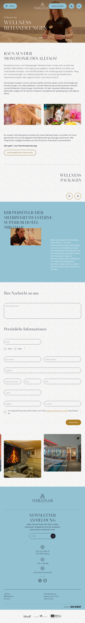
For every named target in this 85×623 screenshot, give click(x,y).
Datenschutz (48, 599)
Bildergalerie (8, 596)
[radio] (5, 349)
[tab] (36, 38)
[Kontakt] (22, 459)
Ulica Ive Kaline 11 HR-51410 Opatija (42, 552)
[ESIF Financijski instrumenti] (56, 616)
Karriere (7, 599)
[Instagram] (40, 580)
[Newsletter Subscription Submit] (53, 536)
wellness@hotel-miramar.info (20, 153)
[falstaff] (27, 616)
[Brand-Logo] (42, 6)
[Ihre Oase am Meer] (62, 452)
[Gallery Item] (22, 114)
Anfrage (7, 594)
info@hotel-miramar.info (42, 572)
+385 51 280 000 (42, 564)
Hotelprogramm (50, 594)
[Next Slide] (77, 196)
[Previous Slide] (69, 196)
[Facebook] (45, 580)
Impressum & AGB (51, 596)
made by (67, 607)
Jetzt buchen (58, 6)
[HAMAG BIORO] (41, 616)
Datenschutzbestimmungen (57, 411)
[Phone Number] (71, 6)
